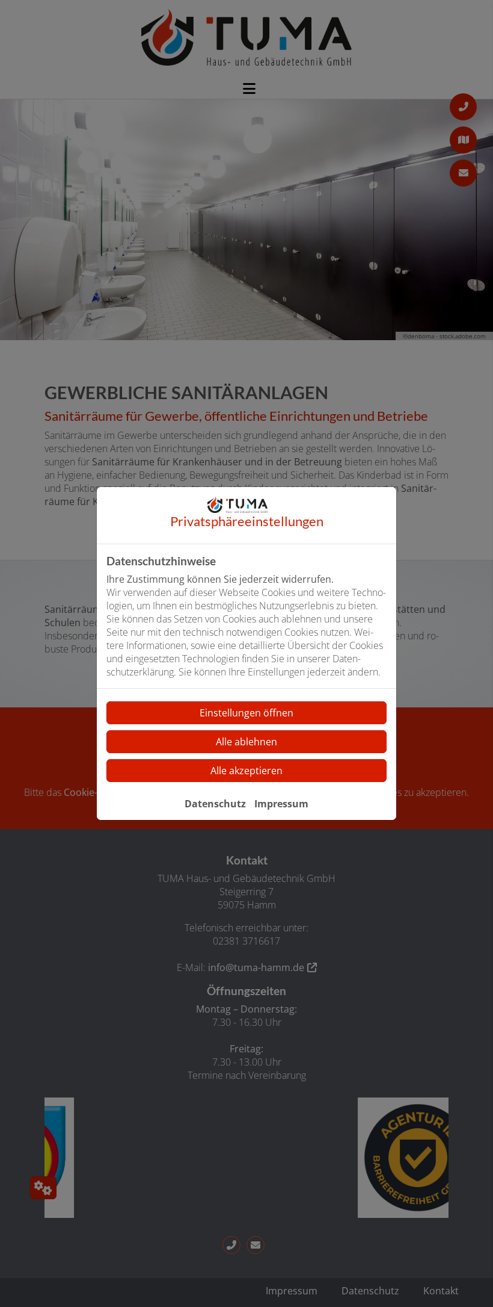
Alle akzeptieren (246, 770)
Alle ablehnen (246, 741)
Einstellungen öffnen (246, 712)
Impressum (281, 803)
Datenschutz (215, 803)
